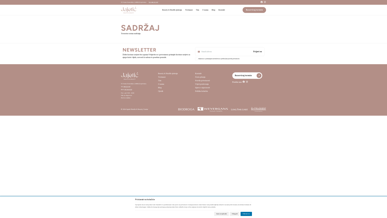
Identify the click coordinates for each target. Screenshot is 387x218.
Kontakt (221, 10)
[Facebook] (261, 2)
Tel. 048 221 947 (153, 2)
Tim (197, 10)
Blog (213, 10)
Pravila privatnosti (202, 81)
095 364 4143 (128, 89)
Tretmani (189, 10)
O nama (205, 10)
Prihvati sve (246, 214)
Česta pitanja (200, 77)
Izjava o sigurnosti (202, 88)
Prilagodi (235, 214)
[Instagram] (265, 2)
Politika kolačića (201, 91)
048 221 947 (126, 86)
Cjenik (160, 91)
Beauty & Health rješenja (172, 10)
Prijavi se (257, 52)
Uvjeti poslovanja (202, 84)
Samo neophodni (221, 214)
